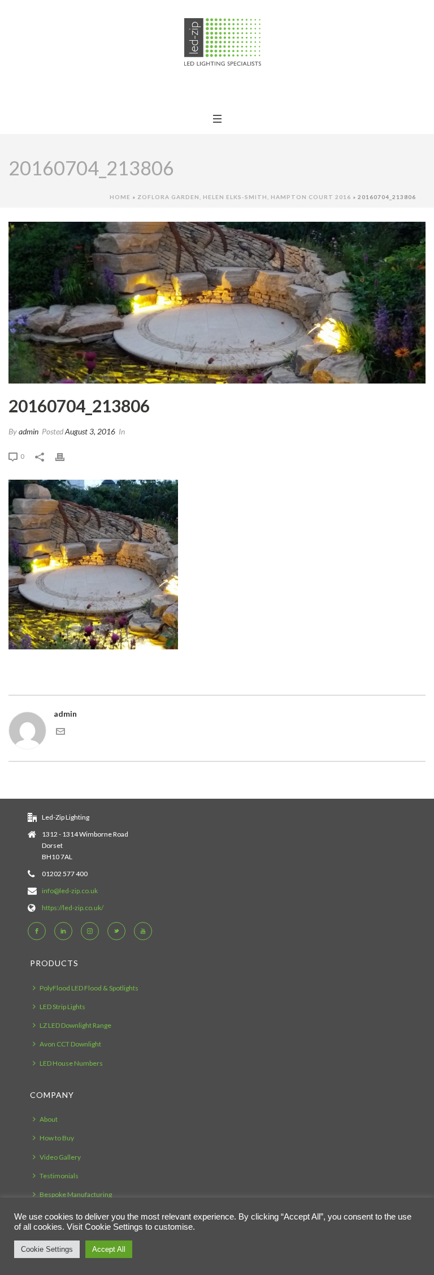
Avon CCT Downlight (70, 1044)
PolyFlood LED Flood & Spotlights (89, 988)
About (49, 1119)
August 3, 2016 (90, 431)
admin (28, 431)
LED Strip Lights (62, 1006)
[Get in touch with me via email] (60, 733)
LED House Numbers (71, 1063)
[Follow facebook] (37, 931)
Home (120, 196)
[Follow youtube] (143, 931)
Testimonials (59, 1175)
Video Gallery (60, 1157)
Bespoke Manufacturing (76, 1194)
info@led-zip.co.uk (70, 890)
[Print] (65, 455)
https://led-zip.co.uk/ (72, 907)
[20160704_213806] (217, 303)
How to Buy (57, 1138)
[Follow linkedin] (63, 931)
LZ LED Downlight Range (75, 1025)
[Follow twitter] (116, 931)
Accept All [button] (108, 1249)
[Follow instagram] (90, 931)
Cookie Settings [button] (47, 1249)
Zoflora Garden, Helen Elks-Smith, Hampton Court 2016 (244, 196)
